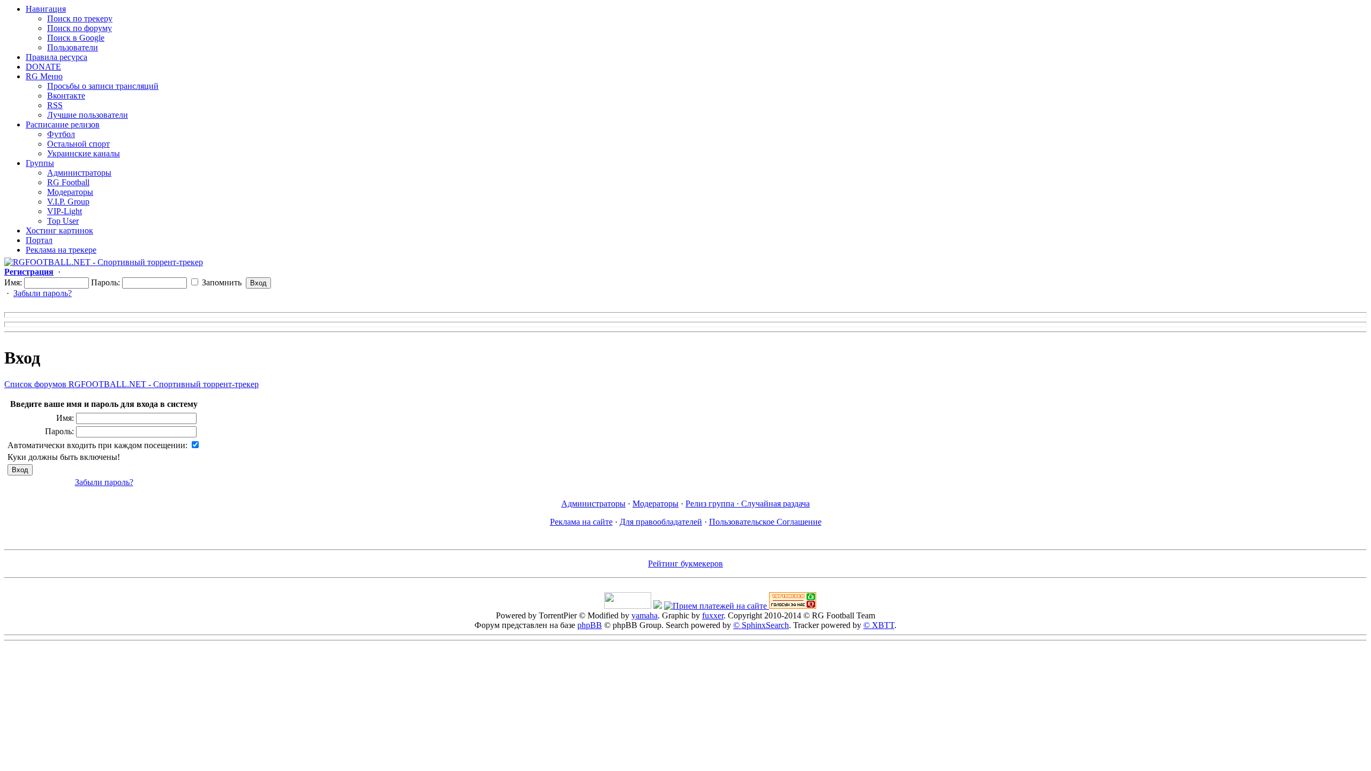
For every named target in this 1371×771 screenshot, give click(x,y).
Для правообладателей (661, 521)
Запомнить (221, 282)
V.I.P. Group (68, 201)
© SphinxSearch (761, 625)
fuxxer (713, 615)
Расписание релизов (63, 124)
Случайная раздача (775, 503)
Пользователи (72, 47)
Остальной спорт (78, 143)
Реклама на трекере (61, 249)
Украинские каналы (83, 153)
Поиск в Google (75, 37)
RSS (55, 105)
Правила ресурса (56, 57)
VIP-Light (64, 211)
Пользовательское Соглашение (765, 521)
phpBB (589, 625)
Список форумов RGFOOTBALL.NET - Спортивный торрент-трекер (131, 384)
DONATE (43, 66)
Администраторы (79, 172)
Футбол (61, 134)
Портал (39, 240)
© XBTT (878, 625)
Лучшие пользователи (87, 114)
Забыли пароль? (42, 293)
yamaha (644, 615)
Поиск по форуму (79, 28)
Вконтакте (66, 95)
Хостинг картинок (59, 230)
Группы (40, 163)
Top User (63, 220)
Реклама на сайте (581, 521)
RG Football (68, 182)
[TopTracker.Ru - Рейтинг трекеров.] (792, 605)
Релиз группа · (713, 503)
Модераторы (70, 191)
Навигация (46, 8)
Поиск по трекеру (79, 18)
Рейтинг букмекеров (685, 563)
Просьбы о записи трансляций (103, 85)
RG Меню (44, 76)
